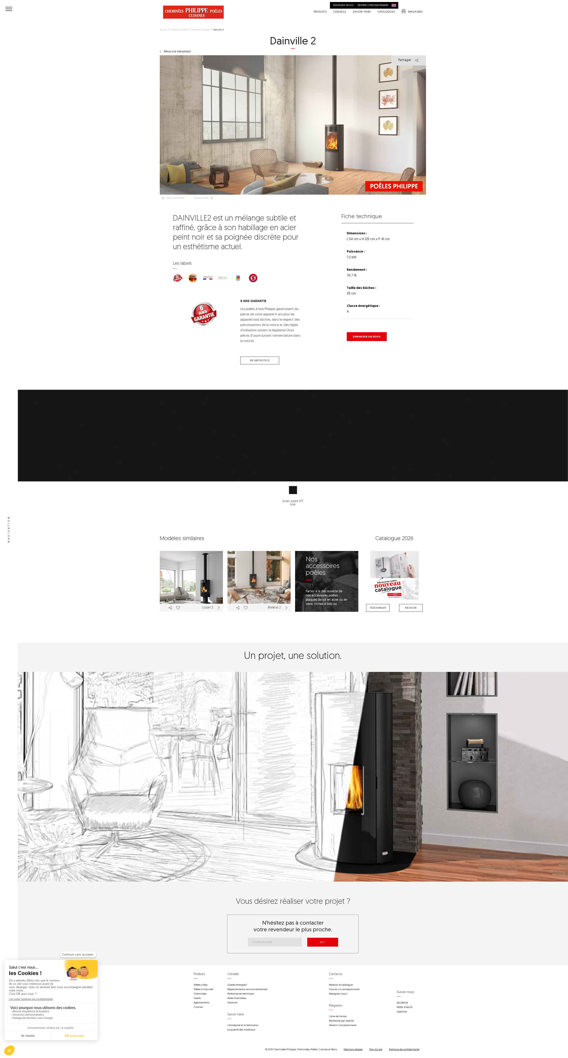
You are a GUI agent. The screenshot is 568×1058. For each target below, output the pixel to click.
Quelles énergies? (237, 985)
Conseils (339, 12)
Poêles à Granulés (203, 989)
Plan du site (375, 1049)
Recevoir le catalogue (341, 985)
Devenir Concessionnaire (342, 1025)
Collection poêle (179, 30)
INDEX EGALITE (404, 1007)
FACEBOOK (402, 1003)
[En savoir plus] (219, 607)
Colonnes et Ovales (200, 30)
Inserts (197, 998)
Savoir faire (362, 12)
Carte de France (338, 1016)
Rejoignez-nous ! (343, 5)
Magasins (415, 12)
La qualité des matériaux (241, 1030)
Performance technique (240, 994)
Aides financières (236, 998)
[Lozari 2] (191, 581)
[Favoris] (177, 607)
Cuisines (198, 1007)
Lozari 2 (207, 607)
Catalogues (386, 12)
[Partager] (170, 607)
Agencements (201, 1003)
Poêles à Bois (200, 985)
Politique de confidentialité (404, 1049)
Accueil (163, 30)
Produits (320, 12)
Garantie (232, 1003)
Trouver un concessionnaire (344, 989)
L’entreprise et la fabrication (242, 1025)
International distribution (395, 5)
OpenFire (402, 1012)
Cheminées (200, 994)
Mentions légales (353, 1049)
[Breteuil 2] (259, 581)
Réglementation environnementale (247, 989)
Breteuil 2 (274, 607)
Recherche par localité (341, 1021)
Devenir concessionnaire (372, 5)
